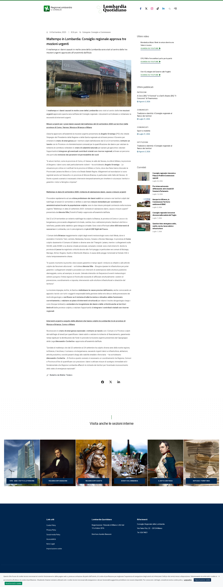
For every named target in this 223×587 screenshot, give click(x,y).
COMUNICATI (142, 110)
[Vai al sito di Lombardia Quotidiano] (111, 8)
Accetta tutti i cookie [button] (13, 583)
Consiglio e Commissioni (101, 32)
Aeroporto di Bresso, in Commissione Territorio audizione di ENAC (161, 202)
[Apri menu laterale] (175, 9)
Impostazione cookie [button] (54, 549)
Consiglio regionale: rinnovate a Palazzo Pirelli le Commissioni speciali (163, 175)
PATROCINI (142, 92)
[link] (151, 48)
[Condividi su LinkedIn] (119, 382)
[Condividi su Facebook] (103, 382)
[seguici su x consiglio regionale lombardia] (146, 8)
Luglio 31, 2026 (144, 119)
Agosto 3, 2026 (144, 102)
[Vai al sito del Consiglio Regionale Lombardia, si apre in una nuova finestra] (66, 9)
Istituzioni (142, 142)
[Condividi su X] (111, 382)
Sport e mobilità (143, 131)
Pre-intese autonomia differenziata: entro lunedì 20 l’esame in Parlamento (163, 188)
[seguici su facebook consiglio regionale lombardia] (140, 8)
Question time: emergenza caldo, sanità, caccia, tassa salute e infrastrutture (164, 226)
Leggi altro (188, 580)
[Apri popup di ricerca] (169, 8)
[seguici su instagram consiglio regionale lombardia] (152, 8)
